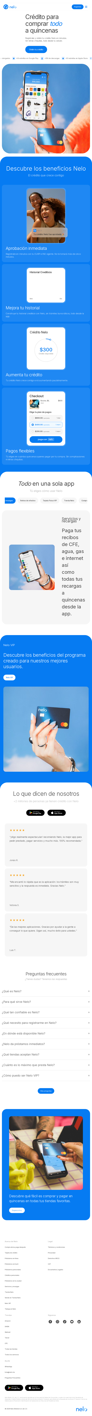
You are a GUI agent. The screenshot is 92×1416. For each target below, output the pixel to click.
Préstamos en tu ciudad (13, 1281)
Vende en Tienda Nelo (13, 1298)
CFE (6, 1343)
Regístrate (77, 7)
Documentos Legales (55, 1270)
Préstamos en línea (11, 1258)
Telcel (7, 1338)
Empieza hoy (17, 1210)
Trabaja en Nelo (10, 1309)
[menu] (86, 6)
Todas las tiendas (11, 1349)
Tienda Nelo (69, 501)
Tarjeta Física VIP (50, 501)
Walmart (7, 1332)
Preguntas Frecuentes (12, 1378)
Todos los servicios (12, 1355)
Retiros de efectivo (27, 501)
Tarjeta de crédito (11, 1253)
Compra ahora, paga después (15, 1247)
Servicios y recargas (12, 1286)
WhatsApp (8, 1366)
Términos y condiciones (56, 1247)
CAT (49, 1264)
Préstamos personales (13, 1270)
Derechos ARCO (53, 1258)
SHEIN (7, 1326)
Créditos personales (12, 1275)
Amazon (8, 1321)
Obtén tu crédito (36, 49)
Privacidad (51, 1253)
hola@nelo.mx (10, 1372)
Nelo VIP (9, 677)
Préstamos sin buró (11, 1264)
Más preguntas (46, 1091)
